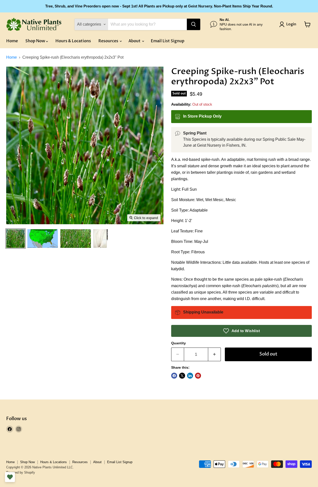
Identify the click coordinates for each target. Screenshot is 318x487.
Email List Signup (167, 41)
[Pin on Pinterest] (198, 376)
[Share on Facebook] (174, 376)
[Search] (193, 24)
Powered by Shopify (20, 472)
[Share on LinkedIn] (190, 376)
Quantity (178, 343)
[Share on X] (182, 376)
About (134, 41)
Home (12, 41)
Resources (108, 41)
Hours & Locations (73, 41)
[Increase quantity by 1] (214, 354)
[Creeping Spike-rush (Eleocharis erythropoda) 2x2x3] (15, 238)
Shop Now (35, 41)
